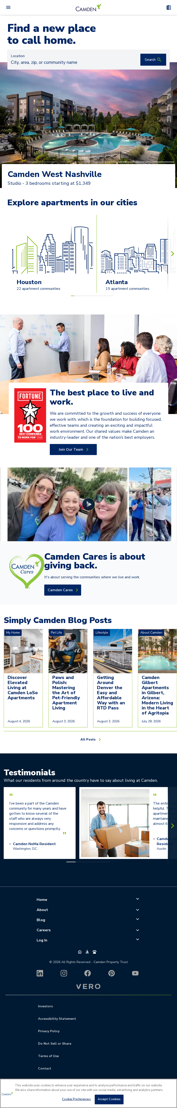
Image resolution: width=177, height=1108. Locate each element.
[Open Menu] (8, 7)
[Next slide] (172, 254)
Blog (41, 920)
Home (42, 899)
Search (150, 59)
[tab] (30, 162)
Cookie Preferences (76, 1099)
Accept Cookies (109, 1099)
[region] (88, 1093)
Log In (42, 940)
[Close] (170, 1086)
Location (18, 56)
